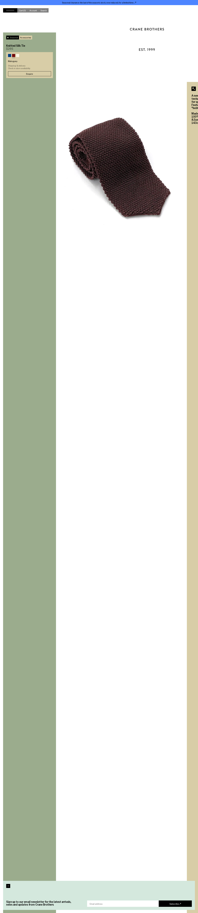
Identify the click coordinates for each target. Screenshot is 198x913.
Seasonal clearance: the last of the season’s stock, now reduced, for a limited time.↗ (99, 2)
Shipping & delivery (17, 65)
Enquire (29, 73)
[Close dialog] (8, 886)
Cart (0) (22, 10)
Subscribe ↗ (175, 903)
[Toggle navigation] (10, 10)
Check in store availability (19, 68)
